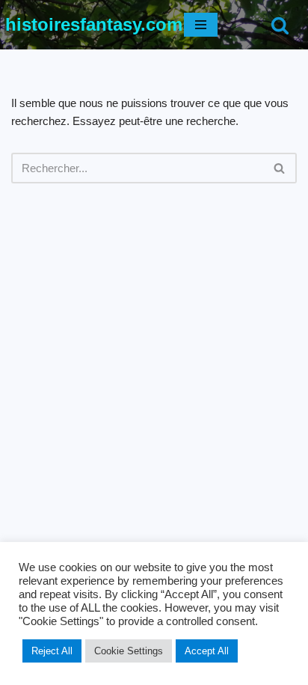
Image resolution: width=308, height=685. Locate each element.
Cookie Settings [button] (128, 651)
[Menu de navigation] (201, 25)
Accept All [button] (207, 651)
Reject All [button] (52, 651)
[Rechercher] (280, 25)
